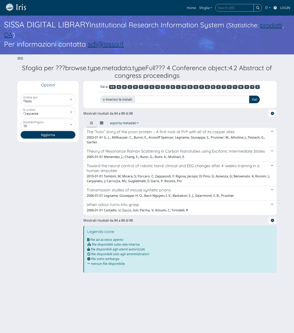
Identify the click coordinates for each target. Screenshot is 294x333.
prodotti (271, 25)
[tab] (92, 123)
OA (8, 35)
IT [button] (266, 8)
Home (191, 8)
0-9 (112, 87)
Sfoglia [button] (204, 8)
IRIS (20, 58)
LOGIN (285, 8)
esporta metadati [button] (123, 123)
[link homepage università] (18, 7)
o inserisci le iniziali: (117, 99)
